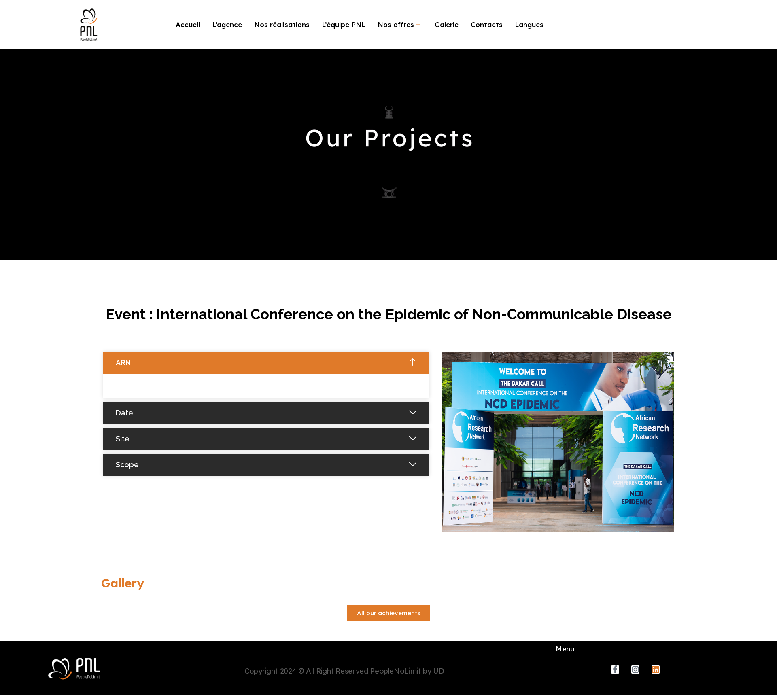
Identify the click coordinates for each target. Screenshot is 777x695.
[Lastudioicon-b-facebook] (615, 669)
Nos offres (396, 24)
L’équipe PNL (343, 24)
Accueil (188, 24)
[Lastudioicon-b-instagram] (635, 669)
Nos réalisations (282, 24)
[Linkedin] (656, 669)
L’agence (227, 24)
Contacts (487, 24)
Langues (529, 24)
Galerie (447, 24)
